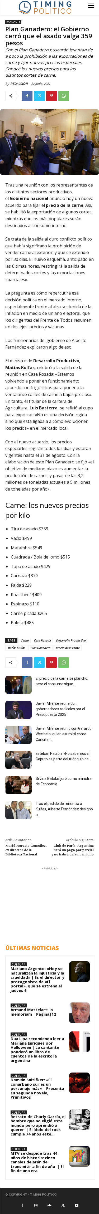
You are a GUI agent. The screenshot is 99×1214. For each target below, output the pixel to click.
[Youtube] (76, 1205)
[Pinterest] (51, 96)
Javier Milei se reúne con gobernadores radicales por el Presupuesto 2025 (60, 709)
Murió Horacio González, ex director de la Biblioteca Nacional (26, 850)
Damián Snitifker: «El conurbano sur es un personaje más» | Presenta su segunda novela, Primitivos (37, 1088)
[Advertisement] (51, 904)
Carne (25, 640)
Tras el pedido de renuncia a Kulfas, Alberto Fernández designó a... (64, 809)
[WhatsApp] (63, 96)
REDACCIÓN (19, 83)
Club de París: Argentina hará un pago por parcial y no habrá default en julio (72, 850)
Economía (13, 22)
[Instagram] (36, 1205)
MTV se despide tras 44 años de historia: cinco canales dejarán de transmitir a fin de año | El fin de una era (37, 1162)
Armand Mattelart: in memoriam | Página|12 (33, 1012)
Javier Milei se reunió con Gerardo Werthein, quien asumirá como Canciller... (64, 734)
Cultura (19, 964)
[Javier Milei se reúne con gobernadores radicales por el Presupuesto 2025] (18, 710)
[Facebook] (27, 96)
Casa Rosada (42, 640)
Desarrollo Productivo (71, 640)
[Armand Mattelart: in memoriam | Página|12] (79, 1012)
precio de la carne (67, 648)
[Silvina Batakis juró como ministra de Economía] (18, 785)
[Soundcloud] (49, 1205)
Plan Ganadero (40, 648)
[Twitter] (39, 96)
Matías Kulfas (16, 648)
